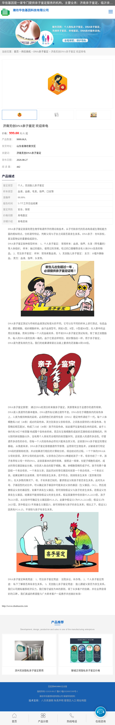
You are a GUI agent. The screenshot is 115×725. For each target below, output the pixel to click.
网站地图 (81, 700)
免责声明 (58, 700)
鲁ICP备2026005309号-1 (67, 691)
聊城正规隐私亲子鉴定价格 (29, 670)
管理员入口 (70, 700)
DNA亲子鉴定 (40, 51)
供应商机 (26, 51)
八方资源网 (47, 700)
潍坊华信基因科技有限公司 (51, 696)
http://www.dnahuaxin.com (15, 606)
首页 (16, 51)
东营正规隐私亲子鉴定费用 (85, 670)
